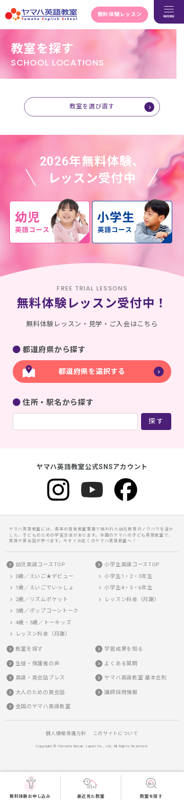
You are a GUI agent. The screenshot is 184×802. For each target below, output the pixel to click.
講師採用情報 (120, 692)
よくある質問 (120, 664)
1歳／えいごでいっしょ (45, 588)
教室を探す (151, 796)
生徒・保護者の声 (38, 664)
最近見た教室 (90, 796)
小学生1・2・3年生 (128, 576)
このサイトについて (115, 733)
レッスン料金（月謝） (43, 634)
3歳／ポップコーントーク (47, 611)
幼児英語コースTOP (41, 565)
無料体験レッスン (120, 14)
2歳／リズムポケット (42, 599)
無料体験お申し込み (29, 796)
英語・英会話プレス (40, 678)
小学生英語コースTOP (132, 565)
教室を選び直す (92, 106)
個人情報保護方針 (66, 733)
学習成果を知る (123, 649)
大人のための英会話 (40, 692)
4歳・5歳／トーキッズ (44, 623)
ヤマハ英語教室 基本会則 (135, 678)
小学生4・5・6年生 (128, 588)
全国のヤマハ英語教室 (43, 706)
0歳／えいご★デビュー (45, 576)
